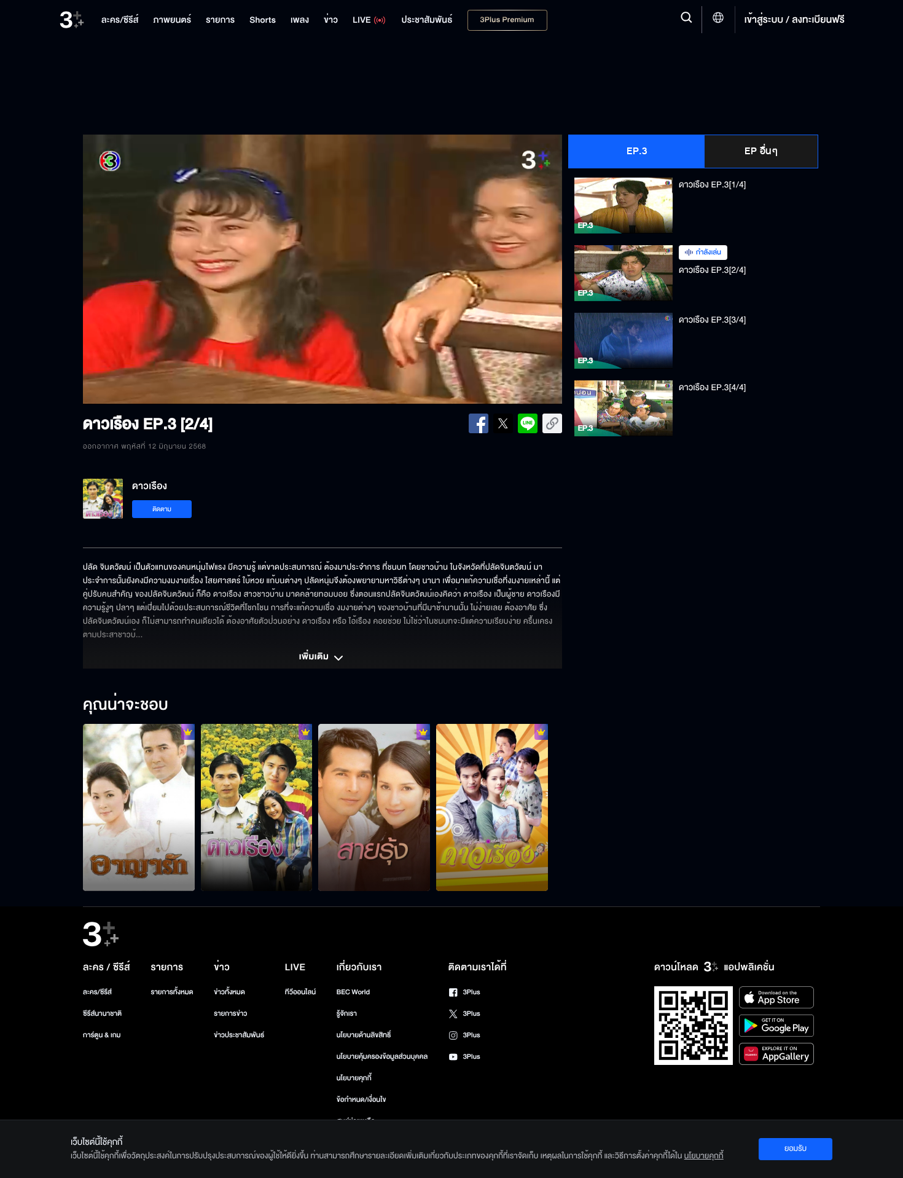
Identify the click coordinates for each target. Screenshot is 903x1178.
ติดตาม (161, 509)
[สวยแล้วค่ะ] (374, 807)
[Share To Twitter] (503, 423)
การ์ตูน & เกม (102, 1035)
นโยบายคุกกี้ (354, 1078)
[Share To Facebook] (478, 423)
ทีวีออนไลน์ (300, 992)
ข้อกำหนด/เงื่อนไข (361, 1099)
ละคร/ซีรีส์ (97, 992)
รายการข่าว (230, 1013)
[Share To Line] (528, 423)
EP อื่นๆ (761, 151)
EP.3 (637, 151)
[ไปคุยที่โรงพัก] (492, 807)
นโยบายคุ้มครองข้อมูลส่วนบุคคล (382, 1056)
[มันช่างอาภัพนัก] (139, 807)
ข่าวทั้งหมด (229, 992)
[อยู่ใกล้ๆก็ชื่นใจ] (257, 807)
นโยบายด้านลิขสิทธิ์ (364, 1035)
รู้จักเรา (347, 1013)
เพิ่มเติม (315, 657)
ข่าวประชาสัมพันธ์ (239, 1035)
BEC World (353, 992)
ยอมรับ (795, 1148)
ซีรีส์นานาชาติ (102, 1013)
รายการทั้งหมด (171, 992)
